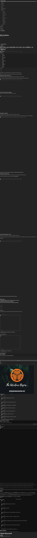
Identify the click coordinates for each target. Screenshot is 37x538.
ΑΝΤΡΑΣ (15, 492)
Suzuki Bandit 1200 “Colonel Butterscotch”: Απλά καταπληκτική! (8, 405)
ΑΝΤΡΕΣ (19, 492)
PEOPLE (3, 62)
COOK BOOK (3, 55)
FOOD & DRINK (4, 14)
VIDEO (10, 492)
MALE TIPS (2, 3)
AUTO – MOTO (2, 48)
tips (8, 492)
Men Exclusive (1, 310)
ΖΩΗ (9, 493)
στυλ (19, 496)
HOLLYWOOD (1, 492)
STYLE (2, 2)
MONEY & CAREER (3, 8)
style (6, 492)
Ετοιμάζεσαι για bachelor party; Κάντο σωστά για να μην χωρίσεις (8, 416)
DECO (2, 56)
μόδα (12, 496)
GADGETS (4, 15)
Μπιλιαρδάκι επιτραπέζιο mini (4, 173)
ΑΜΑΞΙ (13, 492)
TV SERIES (4, 23)
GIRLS (3, 16)
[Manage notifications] (1, 536)
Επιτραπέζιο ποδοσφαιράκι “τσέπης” (5, 234)
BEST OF (4, 11)
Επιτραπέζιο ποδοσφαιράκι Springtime (6, 92)
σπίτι (17, 496)
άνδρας (2, 496)
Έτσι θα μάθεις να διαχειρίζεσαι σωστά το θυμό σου (7, 419)
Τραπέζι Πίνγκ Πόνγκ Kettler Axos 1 (5, 75)
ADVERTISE (2, 29)
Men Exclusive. (3, 0)
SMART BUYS (4, 21)
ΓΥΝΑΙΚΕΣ (33, 492)
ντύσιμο (14, 496)
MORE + (2, 10)
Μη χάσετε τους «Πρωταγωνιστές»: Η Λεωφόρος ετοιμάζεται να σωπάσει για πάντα (10, 512)
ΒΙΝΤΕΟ (26, 492)
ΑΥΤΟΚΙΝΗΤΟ (22, 492)
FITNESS (2, 7)
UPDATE (4, 24)
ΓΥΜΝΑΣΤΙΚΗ (29, 492)
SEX (3, 492)
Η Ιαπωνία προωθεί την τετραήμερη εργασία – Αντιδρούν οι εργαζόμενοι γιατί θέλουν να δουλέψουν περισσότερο (14, 520)
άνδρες (5, 496)
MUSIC (3, 17)
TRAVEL (4, 22)
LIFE (1, 49)
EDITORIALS (2, 9)
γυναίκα (9, 496)
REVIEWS (4, 20)
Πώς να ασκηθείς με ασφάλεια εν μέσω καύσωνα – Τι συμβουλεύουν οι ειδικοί (10, 516)
